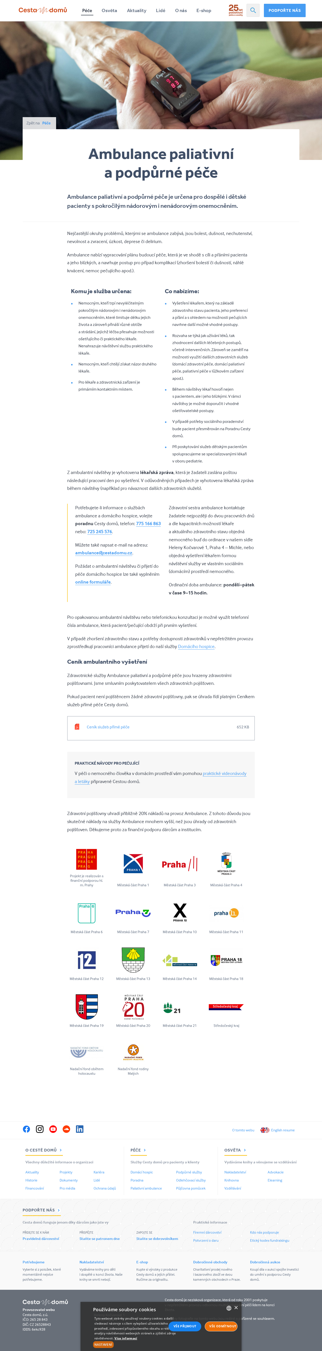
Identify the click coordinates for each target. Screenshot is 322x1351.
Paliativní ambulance (146, 1188)
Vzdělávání (232, 1188)
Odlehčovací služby (191, 1180)
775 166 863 (148, 523)
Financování (34, 1188)
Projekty (66, 1172)
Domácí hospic (142, 1172)
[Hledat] (253, 10)
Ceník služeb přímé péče (108, 727)
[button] (136, 1344)
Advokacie (276, 1172)
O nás (181, 10)
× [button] (236, 1308)
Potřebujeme (34, 1262)
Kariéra (99, 1172)
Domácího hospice (196, 646)
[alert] (161, 1326)
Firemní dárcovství (207, 1232)
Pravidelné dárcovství (41, 1238)
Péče (87, 10)
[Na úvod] (42, 10)
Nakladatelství (235, 1172)
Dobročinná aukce (265, 1262)
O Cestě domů (41, 1150)
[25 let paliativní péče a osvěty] (236, 10)
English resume (283, 1130)
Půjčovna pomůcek (191, 1188)
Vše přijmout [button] (185, 1326)
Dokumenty (69, 1180)
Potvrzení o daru (206, 1240)
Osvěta (109, 10)
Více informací (125, 1338)
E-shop (203, 10)
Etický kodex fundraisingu (269, 1240)
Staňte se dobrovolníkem (157, 1238)
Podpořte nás (285, 10)
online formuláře (93, 582)
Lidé (160, 10)
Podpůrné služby (189, 1172)
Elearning (275, 1180)
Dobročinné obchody (210, 1262)
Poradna (137, 1180)
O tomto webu (243, 1130)
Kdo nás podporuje (264, 1232)
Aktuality (136, 10)
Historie (31, 1180)
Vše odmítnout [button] (222, 1326)
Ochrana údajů (105, 1188)
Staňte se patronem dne (99, 1238)
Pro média (67, 1188)
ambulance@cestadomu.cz (103, 553)
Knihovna (231, 1180)
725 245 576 (99, 531)
